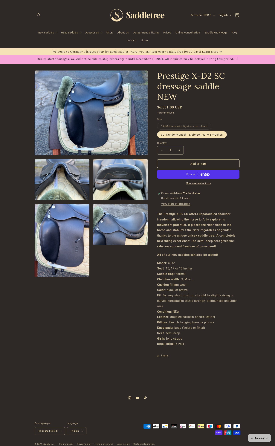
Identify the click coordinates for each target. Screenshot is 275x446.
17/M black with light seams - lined (186, 127)
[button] (39, 15)
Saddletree (49, 444)
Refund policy (66, 444)
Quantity (161, 143)
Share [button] (164, 355)
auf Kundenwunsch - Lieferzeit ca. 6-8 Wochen (192, 134)
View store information (175, 204)
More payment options (198, 183)
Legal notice (123, 444)
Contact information (144, 444)
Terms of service (104, 444)
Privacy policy (84, 444)
